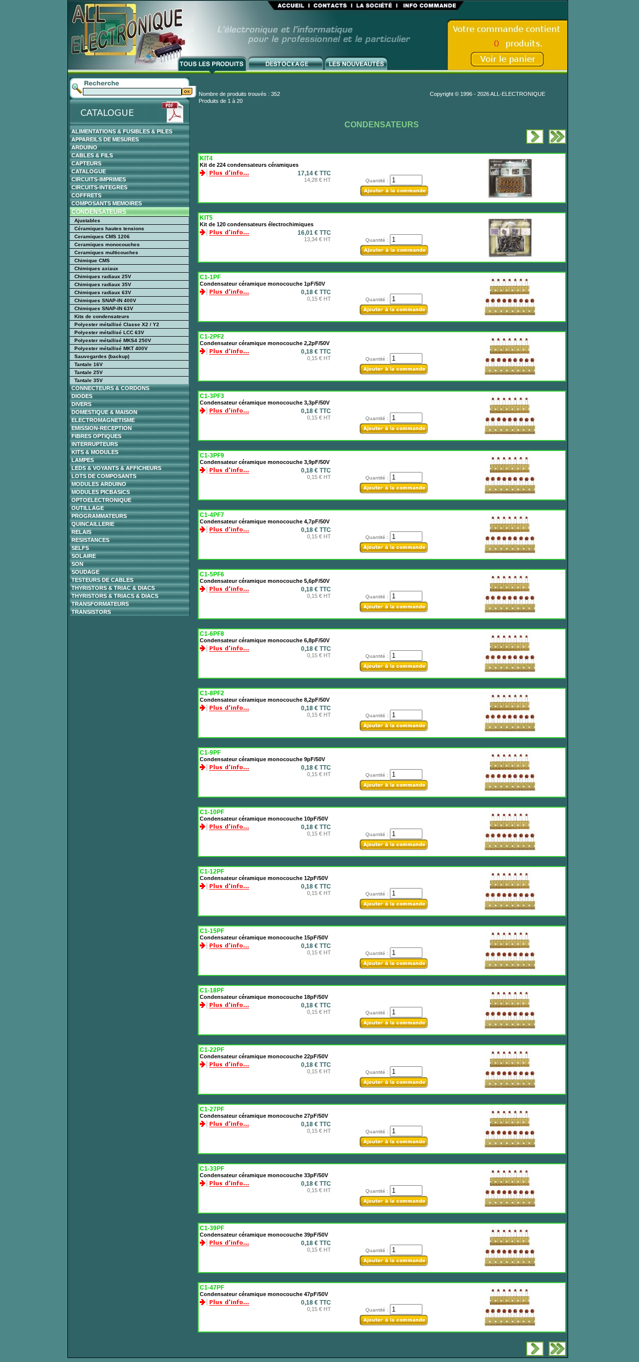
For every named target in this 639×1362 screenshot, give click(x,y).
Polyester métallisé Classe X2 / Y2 (116, 324)
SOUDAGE (85, 572)
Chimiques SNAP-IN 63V (103, 308)
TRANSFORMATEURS (100, 604)
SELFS (80, 548)
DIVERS (81, 404)
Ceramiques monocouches (107, 244)
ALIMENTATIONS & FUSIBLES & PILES (121, 131)
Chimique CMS (92, 260)
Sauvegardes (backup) (101, 356)
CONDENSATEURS (98, 211)
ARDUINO (84, 147)
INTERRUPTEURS (94, 444)
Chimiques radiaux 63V (102, 292)
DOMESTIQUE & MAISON (104, 412)
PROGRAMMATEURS (99, 516)
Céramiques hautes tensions (109, 228)
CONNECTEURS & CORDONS (110, 388)
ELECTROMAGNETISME (103, 420)
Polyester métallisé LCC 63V (109, 332)
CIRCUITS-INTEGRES (99, 187)
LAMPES (82, 460)
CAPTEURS (86, 163)
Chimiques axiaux (96, 268)
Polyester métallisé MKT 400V (111, 348)
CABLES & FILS (92, 155)
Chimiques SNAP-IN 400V (105, 300)
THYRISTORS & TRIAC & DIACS (113, 588)
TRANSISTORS (91, 612)
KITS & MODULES (94, 452)
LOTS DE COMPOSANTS (103, 476)
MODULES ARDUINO (98, 484)
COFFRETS (86, 195)
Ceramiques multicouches (106, 252)
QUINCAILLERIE (92, 524)
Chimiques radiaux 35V (102, 284)
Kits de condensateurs (101, 316)
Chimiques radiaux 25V (102, 276)
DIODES (81, 396)
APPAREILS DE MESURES (105, 139)
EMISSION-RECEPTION (101, 428)
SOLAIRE (83, 556)
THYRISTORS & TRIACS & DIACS (114, 596)
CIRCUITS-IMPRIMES (98, 179)
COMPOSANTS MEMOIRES (106, 203)
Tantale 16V (88, 364)
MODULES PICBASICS (100, 492)
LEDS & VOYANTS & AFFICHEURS (116, 468)
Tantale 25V (88, 372)
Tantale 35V (88, 380)
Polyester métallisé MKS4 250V (112, 340)
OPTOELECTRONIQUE (101, 500)
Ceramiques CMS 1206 (102, 236)
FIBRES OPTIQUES (96, 436)
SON (77, 564)
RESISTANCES (90, 540)
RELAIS (81, 532)
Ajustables (87, 220)
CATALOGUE (88, 171)
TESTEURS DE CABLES (102, 580)
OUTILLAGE (87, 508)
